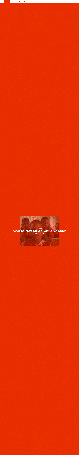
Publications (32, 2)
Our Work (19, 2)
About (25, 2)
